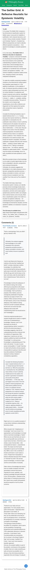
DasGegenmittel (6, 21)
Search (15, 5)
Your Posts (21, 5)
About (26, 5)
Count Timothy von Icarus (10, 226)
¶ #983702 (10, 227)
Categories (9, 5)
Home (3, 5)
